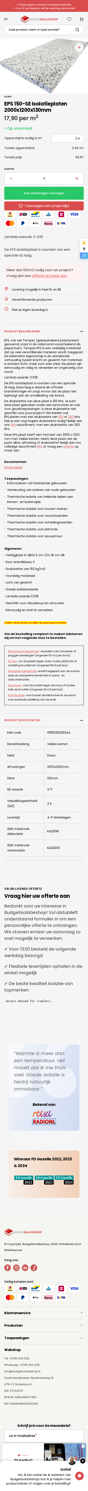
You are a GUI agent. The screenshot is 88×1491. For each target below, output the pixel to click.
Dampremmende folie (22, 671)
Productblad (13, 467)
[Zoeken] (78, 29)
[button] (6, 19)
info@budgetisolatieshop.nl (22, 1371)
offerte (68, 446)
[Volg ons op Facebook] (7, 1268)
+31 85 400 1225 (29, 1365)
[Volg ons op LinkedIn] (25, 1268)
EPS (39, 446)
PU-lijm (12, 661)
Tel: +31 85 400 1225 (16, 1358)
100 (61, 417)
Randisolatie (16, 695)
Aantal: (9, 169)
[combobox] (44, 30)
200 (71, 417)
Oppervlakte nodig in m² (23, 138)
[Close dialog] (83, 1446)
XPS (13, 425)
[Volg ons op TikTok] (34, 1268)
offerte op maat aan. (49, 275)
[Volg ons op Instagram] (16, 1268)
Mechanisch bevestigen (23, 651)
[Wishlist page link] (69, 19)
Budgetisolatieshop (36, 1244)
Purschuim (15, 685)
